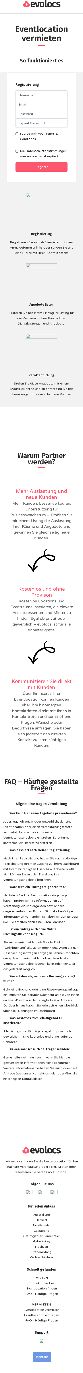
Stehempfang (41, 1252)
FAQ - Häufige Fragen (41, 1294)
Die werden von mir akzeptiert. (43, 153)
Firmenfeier (51, 1236)
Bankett (41, 1220)
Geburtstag (41, 1241)
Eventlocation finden (41, 1288)
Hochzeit (41, 1247)
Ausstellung (41, 1215)
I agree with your (39, 136)
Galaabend (41, 1231)
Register (41, 167)
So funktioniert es (41, 1283)
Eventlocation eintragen (41, 1315)
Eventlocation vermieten (42, 1310)
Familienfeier (41, 1225)
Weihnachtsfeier (41, 1257)
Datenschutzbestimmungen (46, 151)
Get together (32, 1236)
